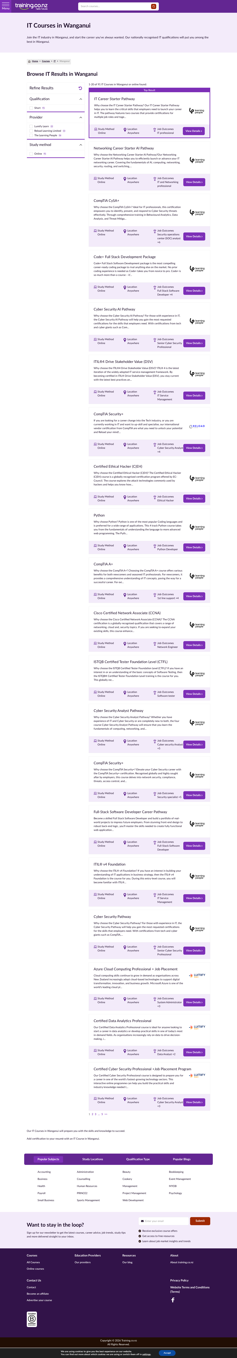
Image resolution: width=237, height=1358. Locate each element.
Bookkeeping (176, 1172)
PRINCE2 (82, 1193)
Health (41, 1186)
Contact (31, 1287)
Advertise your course (39, 1300)
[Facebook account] (172, 1300)
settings (146, 1354)
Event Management (180, 1179)
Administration (85, 1172)
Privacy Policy (179, 1280)
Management (130, 1186)
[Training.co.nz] (31, 6)
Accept (167, 1352)
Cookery (127, 1179)
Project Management (134, 1193)
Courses (46, 61)
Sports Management (88, 1200)
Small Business (46, 1200)
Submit (200, 1221)
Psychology (175, 1193)
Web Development (133, 1200)
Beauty (126, 1172)
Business (42, 1179)
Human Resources (87, 1186)
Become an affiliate (38, 1294)
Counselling (83, 1179)
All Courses (33, 1262)
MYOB (173, 1186)
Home (35, 61)
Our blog (127, 1262)
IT (55, 61)
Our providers (83, 1262)
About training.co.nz (181, 1262)
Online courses (35, 1269)
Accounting (44, 1172)
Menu (6, 8)
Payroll (41, 1193)
